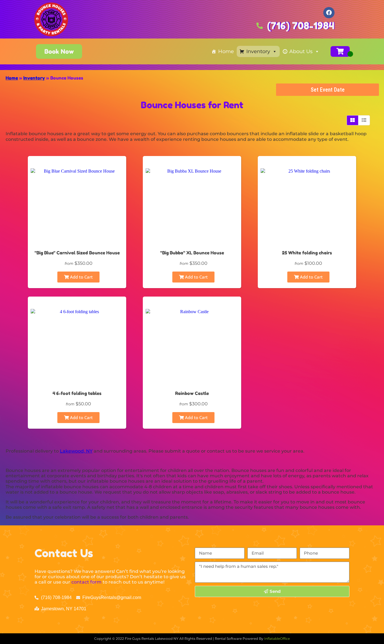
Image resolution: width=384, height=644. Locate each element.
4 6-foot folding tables (77, 393)
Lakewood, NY (76, 451)
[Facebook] (329, 12)
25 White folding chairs (307, 253)
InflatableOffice (277, 638)
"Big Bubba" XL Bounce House (192, 253)
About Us (301, 51)
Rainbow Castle (192, 393)
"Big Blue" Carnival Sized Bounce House (77, 253)
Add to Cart (81, 277)
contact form (86, 582)
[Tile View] (352, 120)
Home (226, 51)
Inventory (258, 51)
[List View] (364, 120)
